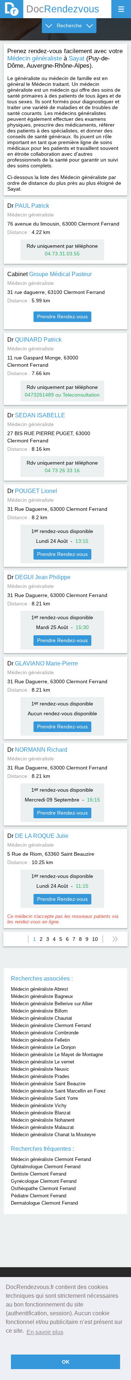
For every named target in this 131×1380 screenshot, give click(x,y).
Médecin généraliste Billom (39, 1011)
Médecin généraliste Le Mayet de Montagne (57, 1054)
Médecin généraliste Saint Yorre (44, 1098)
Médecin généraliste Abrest (39, 989)
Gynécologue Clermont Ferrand (43, 1181)
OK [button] (66, 1362)
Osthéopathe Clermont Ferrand (43, 1188)
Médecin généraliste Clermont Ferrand (51, 1025)
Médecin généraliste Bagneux (42, 996)
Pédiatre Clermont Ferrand (38, 1195)
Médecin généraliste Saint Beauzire (48, 1083)
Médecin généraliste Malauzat (42, 1127)
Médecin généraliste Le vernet (42, 1062)
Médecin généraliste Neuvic (40, 1069)
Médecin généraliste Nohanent (43, 1120)
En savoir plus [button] (45, 1332)
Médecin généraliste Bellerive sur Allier (51, 1003)
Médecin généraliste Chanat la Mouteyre (53, 1134)
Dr (28, 206)
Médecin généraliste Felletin (40, 1040)
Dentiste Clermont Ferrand (38, 1174)
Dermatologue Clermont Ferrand (44, 1203)
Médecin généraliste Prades (40, 1076)
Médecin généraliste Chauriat (41, 1018)
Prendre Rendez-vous (62, 316)
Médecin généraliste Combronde (45, 1032)
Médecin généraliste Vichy (39, 1105)
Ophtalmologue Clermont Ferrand (45, 1166)
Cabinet (49, 274)
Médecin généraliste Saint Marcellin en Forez (58, 1091)
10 (95, 939)
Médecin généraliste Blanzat (41, 1112)
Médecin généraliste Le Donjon (43, 1047)
